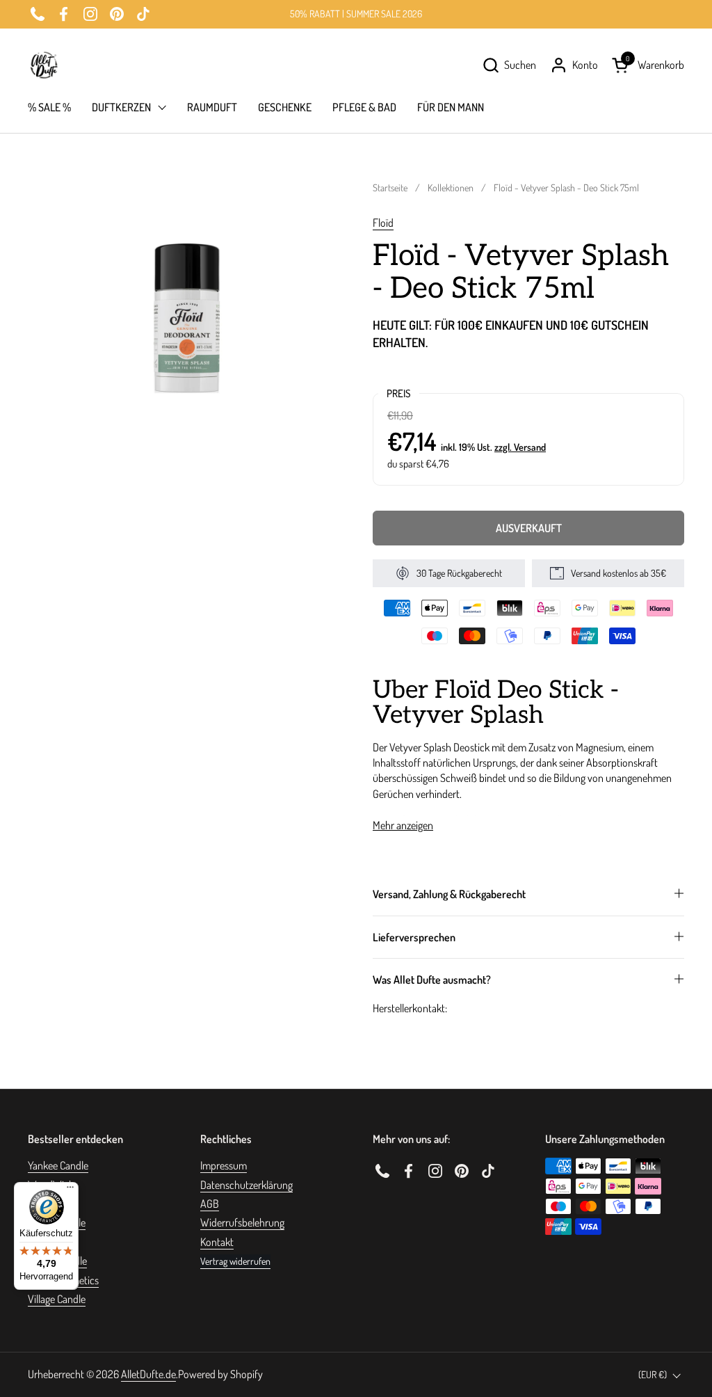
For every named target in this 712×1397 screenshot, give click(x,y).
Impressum (223, 1165)
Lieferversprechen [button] (414, 937)
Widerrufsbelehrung (242, 1222)
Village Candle (57, 1299)
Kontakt (217, 1242)
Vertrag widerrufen (235, 1261)
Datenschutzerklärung (246, 1185)
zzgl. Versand (520, 446)
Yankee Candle (58, 1165)
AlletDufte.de (148, 1374)
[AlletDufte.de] (44, 65)
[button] (509, 65)
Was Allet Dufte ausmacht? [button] (432, 980)
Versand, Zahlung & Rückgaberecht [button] (449, 894)
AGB (209, 1204)
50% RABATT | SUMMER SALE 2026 (356, 13)
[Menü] (70, 1190)
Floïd (383, 223)
